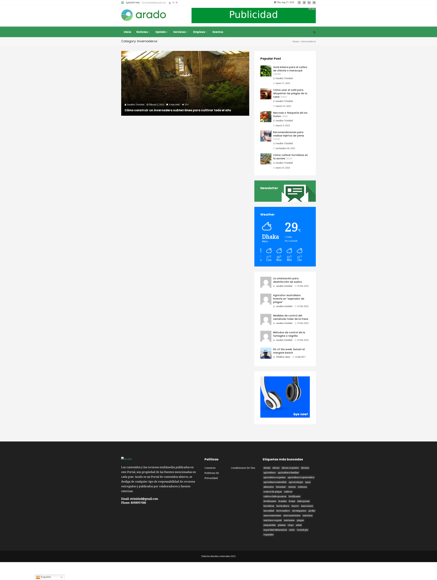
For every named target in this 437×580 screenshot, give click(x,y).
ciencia (291, 487)
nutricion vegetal (272, 520)
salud (298, 525)
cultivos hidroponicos (275, 496)
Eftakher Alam (283, 357)
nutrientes (289, 520)
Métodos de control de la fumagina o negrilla (289, 334)
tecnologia (302, 530)
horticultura (282, 506)
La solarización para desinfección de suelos (287, 280)
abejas (267, 468)
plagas (300, 520)
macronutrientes (272, 515)
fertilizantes (270, 501)
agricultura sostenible (275, 482)
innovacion (307, 506)
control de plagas (273, 491)
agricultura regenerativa (301, 477)
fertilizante (294, 496)
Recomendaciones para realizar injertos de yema (288, 134)
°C (173, 3)
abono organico (290, 468)
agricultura (270, 472)
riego (291, 525)
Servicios (179, 32)
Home (296, 41)
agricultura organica (274, 477)
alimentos (269, 487)
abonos (305, 468)
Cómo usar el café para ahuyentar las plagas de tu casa (290, 93)
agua (307, 482)
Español (45, 577)
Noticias (142, 32)
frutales (282, 501)
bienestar (281, 487)
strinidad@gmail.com (155, 3)
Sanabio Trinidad (284, 78)
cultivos (288, 491)
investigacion (299, 510)
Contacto (210, 467)
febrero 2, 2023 (156, 104)
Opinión (160, 32)
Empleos (199, 32)
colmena (302, 487)
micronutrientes (291, 515)
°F (176, 3)
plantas (281, 525)
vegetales (268, 534)
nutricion (307, 515)
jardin (311, 510)
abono (276, 468)
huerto (295, 506)
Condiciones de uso (243, 467)
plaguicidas (270, 525)
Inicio (127, 32)
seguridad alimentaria (275, 530)
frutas (292, 501)
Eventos (218, 32)
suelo (292, 530)
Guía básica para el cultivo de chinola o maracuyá (290, 68)
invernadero (283, 510)
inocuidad (269, 510)
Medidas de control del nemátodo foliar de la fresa (290, 317)
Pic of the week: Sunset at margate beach (289, 351)
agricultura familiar (288, 472)
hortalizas (269, 506)
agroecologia (296, 482)
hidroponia (303, 501)
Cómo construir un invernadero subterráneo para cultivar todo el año (178, 110)
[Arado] (143, 15)
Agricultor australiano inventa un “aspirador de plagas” (288, 299)
